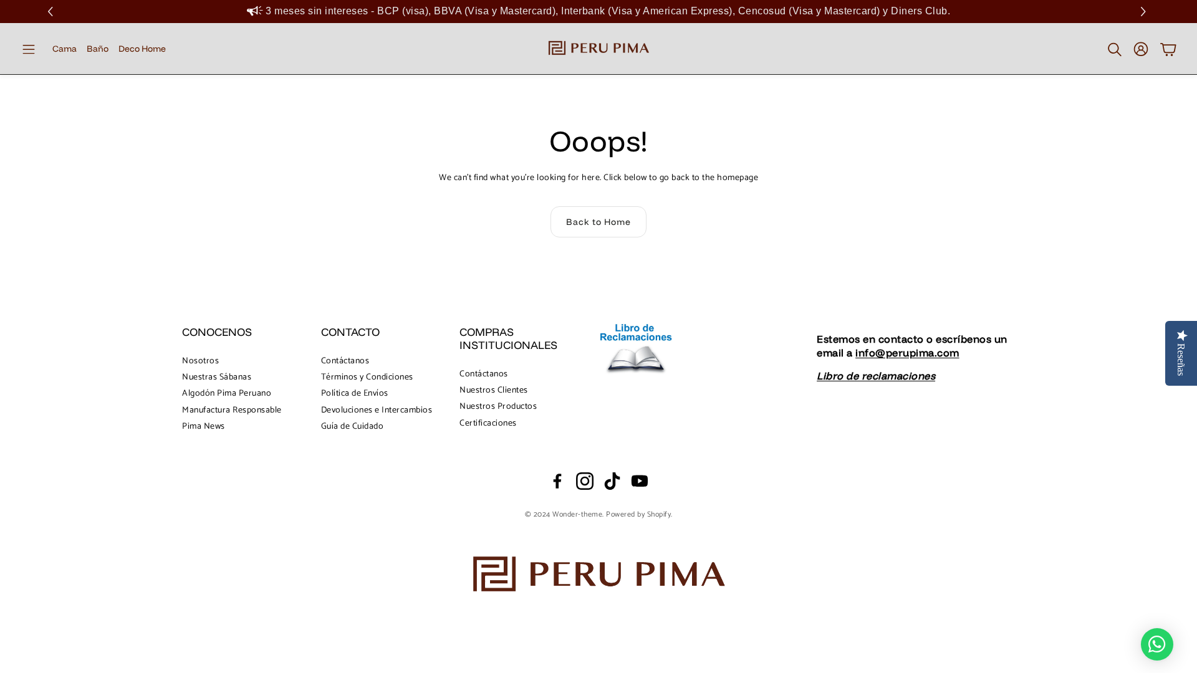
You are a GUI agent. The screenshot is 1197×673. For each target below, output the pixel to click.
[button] (1145, 12)
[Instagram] (585, 481)
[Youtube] (639, 481)
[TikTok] (612, 481)
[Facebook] (557, 481)
